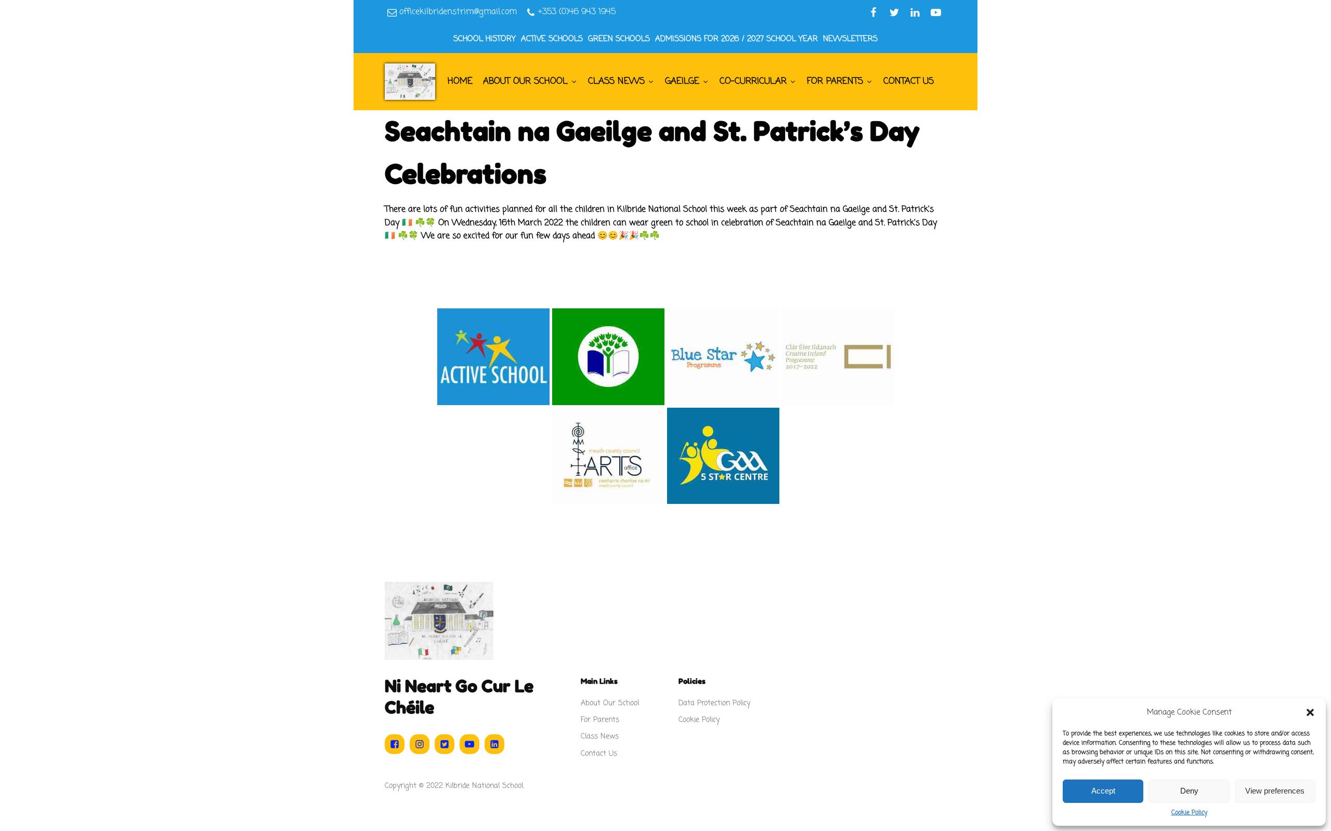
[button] (1310, 712)
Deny (1189, 790)
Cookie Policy (1189, 812)
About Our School (525, 81)
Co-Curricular (753, 81)
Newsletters (850, 39)
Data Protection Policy (714, 703)
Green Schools (619, 39)
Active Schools (552, 39)
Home (460, 81)
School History (484, 39)
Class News (616, 81)
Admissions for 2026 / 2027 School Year (736, 39)
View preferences (1274, 790)
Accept (1103, 790)
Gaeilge (682, 81)
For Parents (835, 81)
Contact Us (908, 81)
